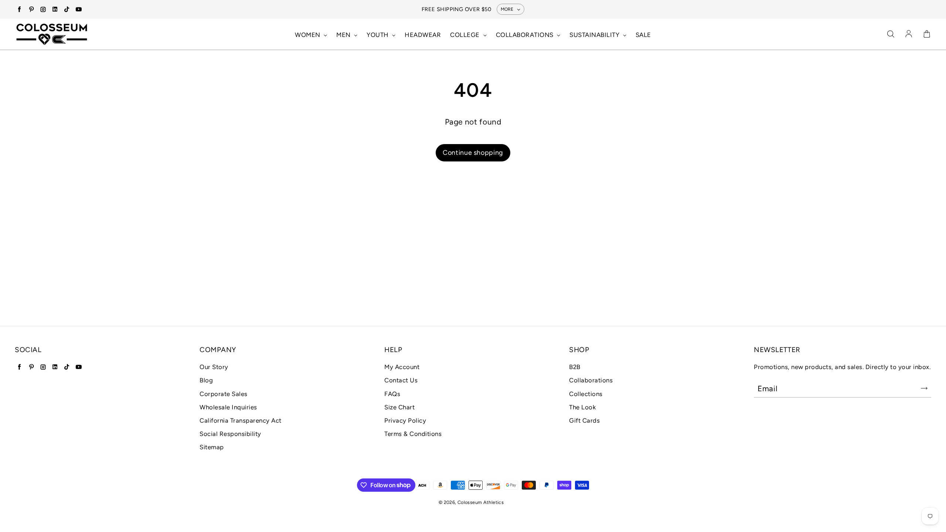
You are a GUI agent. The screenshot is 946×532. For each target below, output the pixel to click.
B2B (575, 367)
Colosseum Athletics (480, 502)
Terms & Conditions (413, 433)
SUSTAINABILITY (595, 34)
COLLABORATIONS (525, 34)
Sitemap (212, 447)
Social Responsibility (230, 433)
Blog (206, 380)
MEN (344, 34)
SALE (643, 34)
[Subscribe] (924, 388)
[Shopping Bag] (926, 34)
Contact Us (401, 380)
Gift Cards (584, 420)
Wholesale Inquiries (228, 407)
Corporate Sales (224, 394)
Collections (586, 394)
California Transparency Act (241, 420)
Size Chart (399, 407)
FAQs (392, 394)
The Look (582, 407)
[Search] (890, 34)
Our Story (214, 367)
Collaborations (591, 380)
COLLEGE (465, 34)
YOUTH (378, 34)
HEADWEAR (423, 34)
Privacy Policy (405, 420)
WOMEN (308, 34)
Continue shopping (473, 153)
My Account (401, 367)
